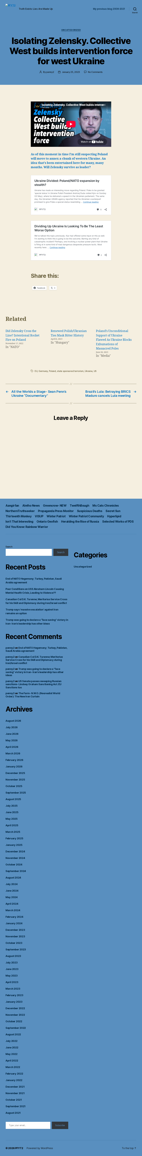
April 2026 (12, 746)
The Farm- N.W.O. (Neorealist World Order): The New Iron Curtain (33, 695)
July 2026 (12, 727)
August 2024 (13, 877)
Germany (43, 371)
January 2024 (14, 923)
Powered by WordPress (39, 1148)
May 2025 (12, 818)
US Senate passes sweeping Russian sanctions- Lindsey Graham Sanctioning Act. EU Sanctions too (33, 684)
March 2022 (13, 1067)
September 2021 (16, 1106)
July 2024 (12, 884)
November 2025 (15, 779)
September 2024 (16, 871)
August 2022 (13, 1034)
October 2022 (14, 1021)
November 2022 (15, 1014)
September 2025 (16, 792)
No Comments (95, 72)
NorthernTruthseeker (20, 511)
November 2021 (15, 1093)
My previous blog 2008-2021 (109, 8)
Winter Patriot (56, 516)
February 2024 (14, 916)
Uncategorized (71, 30)
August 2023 (13, 956)
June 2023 (12, 969)
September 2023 (16, 949)
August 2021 (13, 1112)
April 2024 (12, 903)
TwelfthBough (79, 505)
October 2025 (14, 786)
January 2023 (14, 1001)
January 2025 (14, 844)
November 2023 (15, 936)
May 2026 (12, 740)
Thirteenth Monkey (18, 516)
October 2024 (14, 864)
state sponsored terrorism (70, 371)
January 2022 (14, 1080)
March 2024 (13, 910)
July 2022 (11, 1040)
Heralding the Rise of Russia (80, 521)
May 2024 (12, 897)
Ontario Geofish (47, 521)
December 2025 (15, 773)
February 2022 (14, 1073)
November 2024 (15, 858)
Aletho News (31, 505)
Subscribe (60, 1125)
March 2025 (13, 831)
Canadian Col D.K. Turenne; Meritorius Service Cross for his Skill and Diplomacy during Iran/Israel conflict (34, 660)
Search (9, 546)
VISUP (39, 516)
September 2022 (16, 1027)
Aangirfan (12, 505)
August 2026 (13, 720)
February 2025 (14, 838)
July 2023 (12, 962)
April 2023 (12, 982)
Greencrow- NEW (54, 505)
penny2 (50, 72)
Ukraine (88, 371)
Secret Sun (113, 511)
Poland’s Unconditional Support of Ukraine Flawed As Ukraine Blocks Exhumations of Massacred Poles (114, 339)
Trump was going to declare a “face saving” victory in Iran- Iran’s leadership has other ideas (35, 672)
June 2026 (12, 733)
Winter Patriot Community (86, 516)
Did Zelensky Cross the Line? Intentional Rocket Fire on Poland (22, 335)
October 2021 (14, 1099)
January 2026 (14, 766)
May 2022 (11, 1054)
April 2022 (12, 1060)
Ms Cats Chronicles (105, 505)
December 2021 (15, 1086)
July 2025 (12, 805)
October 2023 (14, 942)
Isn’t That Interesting (19, 521)
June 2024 (12, 890)
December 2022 (15, 1008)
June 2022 (12, 1047)
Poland (52, 371)
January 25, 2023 (71, 72)
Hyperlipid (114, 516)
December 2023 (15, 929)
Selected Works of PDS (118, 521)
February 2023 (14, 995)
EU (36, 371)
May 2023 (12, 975)
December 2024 (15, 851)
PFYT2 (19, 1148)
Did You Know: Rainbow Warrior (27, 527)
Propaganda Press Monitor (56, 511)
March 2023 (13, 988)
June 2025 (12, 812)
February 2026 (14, 760)
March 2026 (13, 753)
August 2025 (13, 799)
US (95, 371)
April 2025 (12, 825)
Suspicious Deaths (89, 511)
